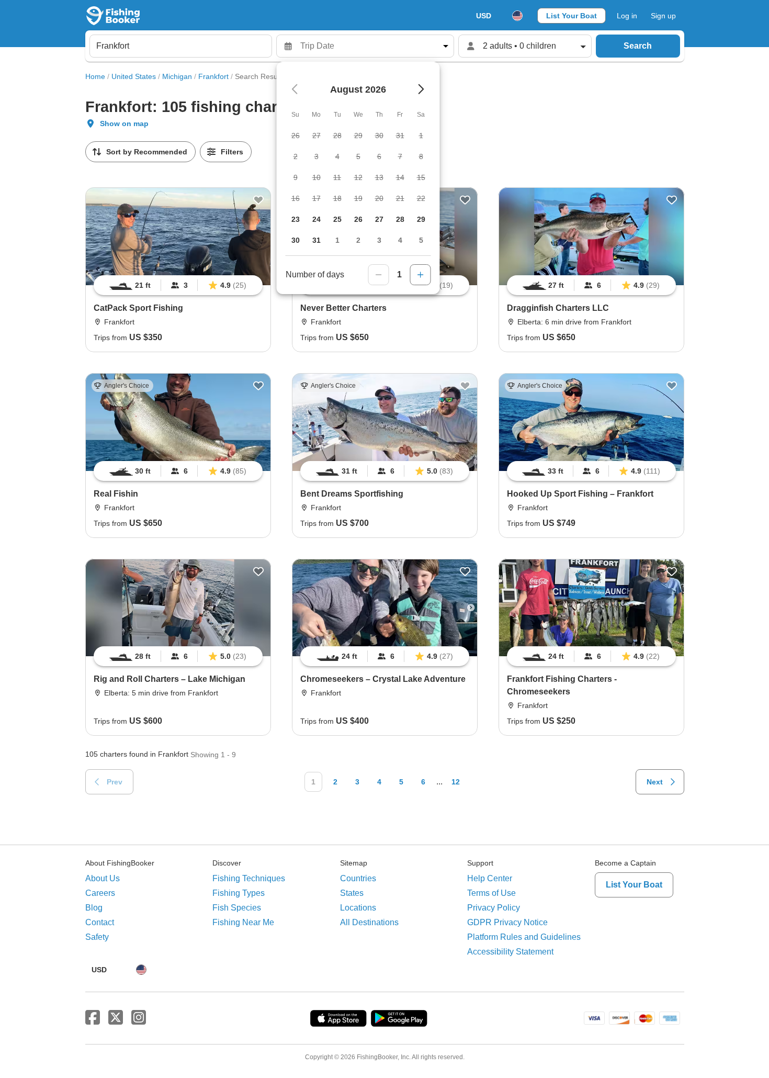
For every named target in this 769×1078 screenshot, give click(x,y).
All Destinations (369, 922)
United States (133, 76)
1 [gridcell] (337, 240)
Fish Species (236, 907)
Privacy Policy (493, 907)
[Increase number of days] (420, 274)
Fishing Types (238, 893)
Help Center (489, 878)
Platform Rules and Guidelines (524, 937)
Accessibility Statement (510, 951)
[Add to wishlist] (258, 200)
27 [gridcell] (379, 219)
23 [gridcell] (295, 219)
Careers (100, 893)
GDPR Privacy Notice (507, 922)
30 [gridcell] (295, 240)
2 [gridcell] (358, 240)
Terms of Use (491, 893)
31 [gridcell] (316, 240)
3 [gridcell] (379, 240)
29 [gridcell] (421, 219)
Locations (358, 907)
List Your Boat (571, 16)
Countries (358, 878)
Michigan (177, 76)
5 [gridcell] (421, 240)
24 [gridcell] (316, 219)
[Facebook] (92, 1017)
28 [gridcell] (400, 219)
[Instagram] (138, 1017)
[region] (178, 285)
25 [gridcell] (337, 219)
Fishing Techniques (248, 878)
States (352, 893)
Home (95, 76)
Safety (97, 937)
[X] (115, 1017)
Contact (99, 922)
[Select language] (517, 15)
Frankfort (213, 76)
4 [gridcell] (400, 240)
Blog (94, 907)
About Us (102, 878)
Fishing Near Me (243, 922)
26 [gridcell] (358, 219)
